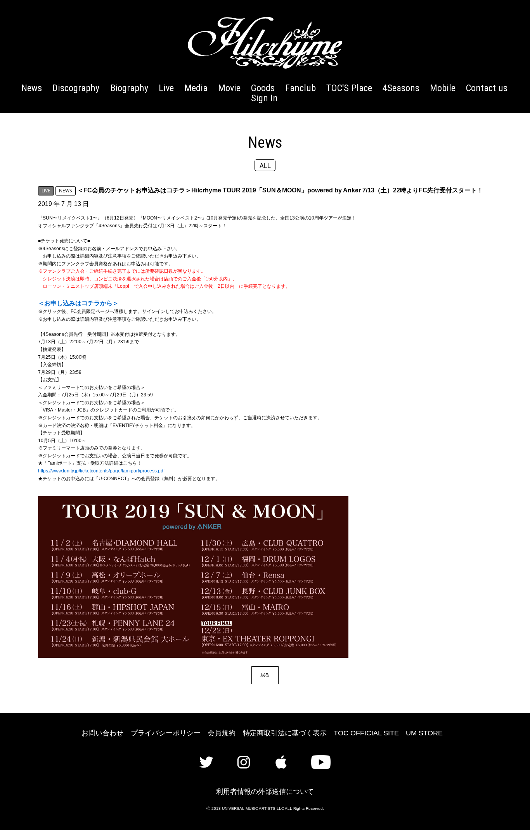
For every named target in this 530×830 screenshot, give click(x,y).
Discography (75, 87)
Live (166, 87)
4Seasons (401, 87)
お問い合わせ (102, 733)
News (31, 87)
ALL (265, 165)
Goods (263, 87)
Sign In (264, 97)
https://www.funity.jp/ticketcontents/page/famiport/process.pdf (101, 471)
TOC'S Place (349, 87)
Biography (129, 87)
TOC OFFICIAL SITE (366, 733)
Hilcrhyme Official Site (265, 42)
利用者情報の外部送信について (265, 791)
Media (196, 87)
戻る (265, 674)
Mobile (443, 87)
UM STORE (424, 733)
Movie (229, 87)
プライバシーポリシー (166, 733)
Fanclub (300, 87)
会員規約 (222, 733)
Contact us (486, 87)
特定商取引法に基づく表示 (285, 733)
